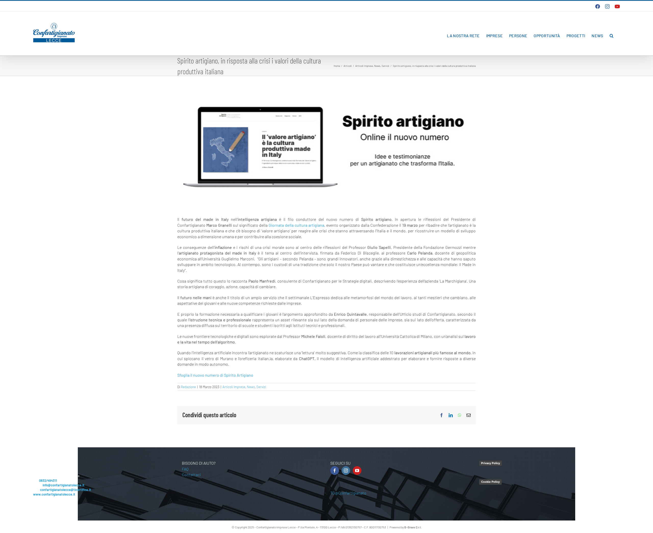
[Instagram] (346, 470)
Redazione (188, 387)
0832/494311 (48, 480)
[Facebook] (334, 470)
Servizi (261, 387)
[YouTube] (357, 470)
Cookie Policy (490, 482)
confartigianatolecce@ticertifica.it (65, 490)
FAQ (185, 468)
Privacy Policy (490, 463)
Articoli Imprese (233, 387)
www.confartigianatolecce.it (54, 494)
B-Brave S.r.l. (413, 527)
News (251, 387)
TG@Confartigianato (348, 492)
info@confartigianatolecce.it (63, 485)
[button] (611, 36)
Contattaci (191, 474)
